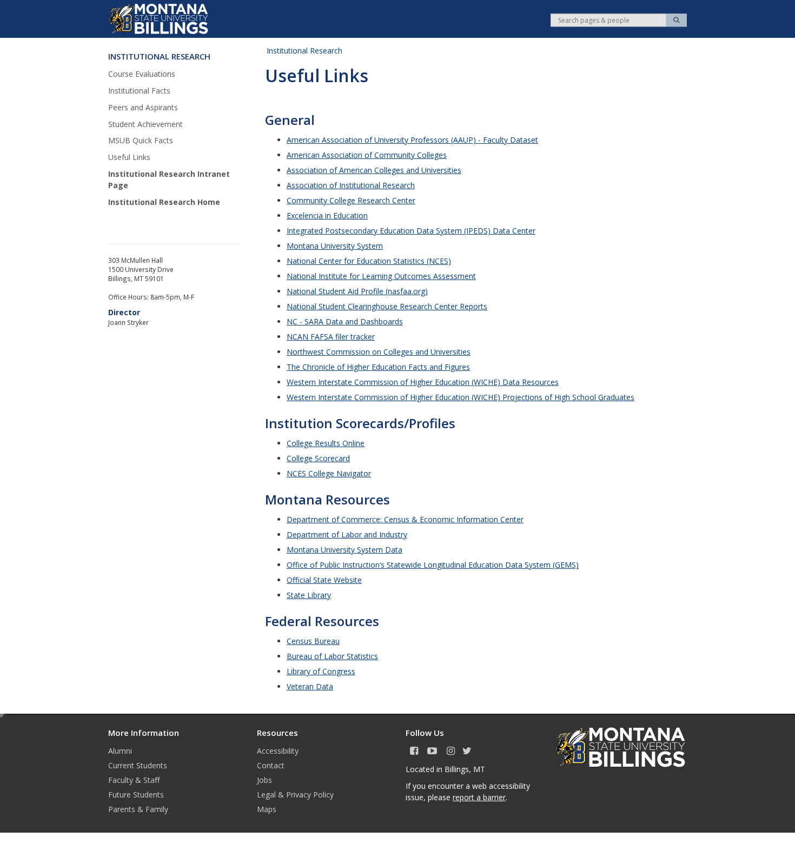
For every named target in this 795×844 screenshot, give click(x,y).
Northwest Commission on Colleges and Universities (379, 352)
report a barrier (479, 797)
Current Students (137, 765)
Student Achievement (145, 124)
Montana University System (335, 246)
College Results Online (326, 443)
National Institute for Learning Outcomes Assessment (381, 276)
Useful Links (129, 157)
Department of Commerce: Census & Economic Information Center (405, 519)
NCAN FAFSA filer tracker (331, 336)
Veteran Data (310, 686)
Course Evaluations (141, 74)
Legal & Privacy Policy (295, 794)
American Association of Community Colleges (367, 155)
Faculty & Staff (134, 780)
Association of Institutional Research (351, 185)
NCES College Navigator (329, 473)
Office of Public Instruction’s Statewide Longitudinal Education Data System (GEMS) (433, 565)
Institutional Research (304, 50)
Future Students (136, 794)
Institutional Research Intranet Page (169, 179)
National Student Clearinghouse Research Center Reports (387, 306)
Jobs (264, 780)
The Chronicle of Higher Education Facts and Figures (378, 367)
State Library (309, 595)
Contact (270, 765)
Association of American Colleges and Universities (374, 170)
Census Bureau (313, 641)
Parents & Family (138, 809)
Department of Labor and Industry (347, 534)
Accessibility (278, 751)
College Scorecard (318, 458)
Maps (266, 809)
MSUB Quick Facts (140, 140)
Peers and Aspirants (143, 107)
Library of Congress (321, 671)
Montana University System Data (344, 549)
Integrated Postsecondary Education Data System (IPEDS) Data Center (411, 230)
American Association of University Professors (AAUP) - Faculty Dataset (412, 140)
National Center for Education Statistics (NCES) (369, 261)
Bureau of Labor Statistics (332, 656)
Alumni (120, 751)
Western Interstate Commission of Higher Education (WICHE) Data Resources (423, 382)
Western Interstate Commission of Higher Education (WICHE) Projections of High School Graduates (460, 397)
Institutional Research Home (164, 202)
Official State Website (324, 580)
